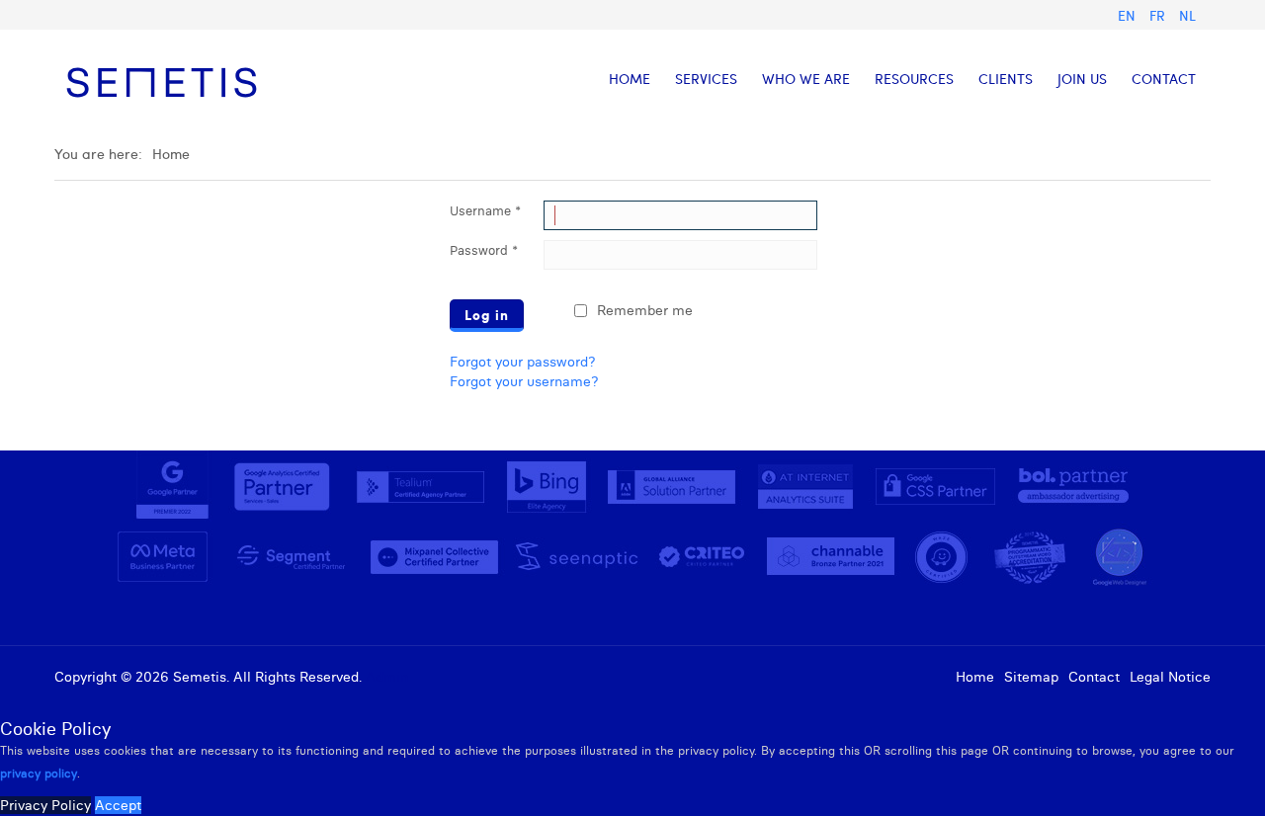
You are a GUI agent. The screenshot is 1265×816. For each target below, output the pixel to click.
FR (1159, 15)
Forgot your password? (523, 361)
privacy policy (38, 773)
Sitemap (1031, 677)
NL (1187, 15)
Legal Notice (1170, 677)
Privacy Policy (45, 805)
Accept (118, 805)
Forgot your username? (524, 381)
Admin (387, 677)
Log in (486, 314)
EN (1128, 15)
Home (975, 677)
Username (485, 210)
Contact (1094, 677)
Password (484, 250)
